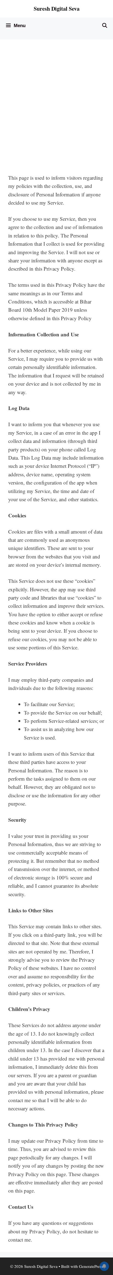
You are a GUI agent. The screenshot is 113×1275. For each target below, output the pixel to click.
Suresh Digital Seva (57, 9)
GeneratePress (91, 1266)
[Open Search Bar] (104, 26)
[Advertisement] (56, 106)
